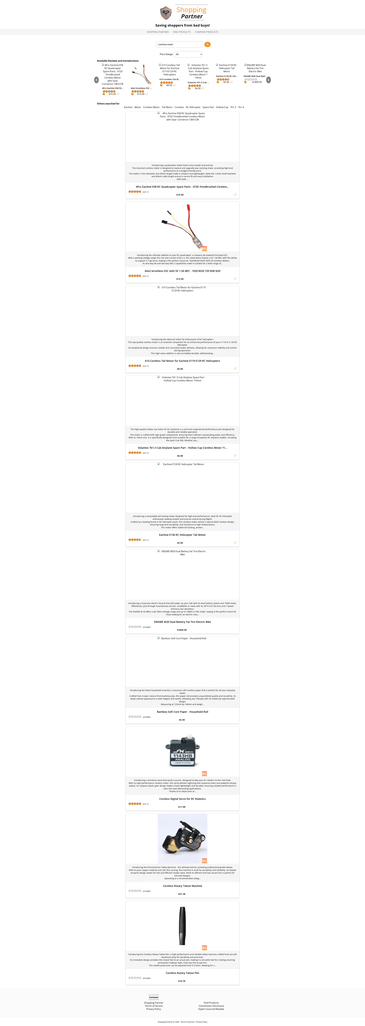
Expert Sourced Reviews (211, 1009)
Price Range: (166, 54)
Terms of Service (154, 1005)
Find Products (182, 32)
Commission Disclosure (211, 1005)
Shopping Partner (158, 32)
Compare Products (206, 32)
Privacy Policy (153, 1009)
